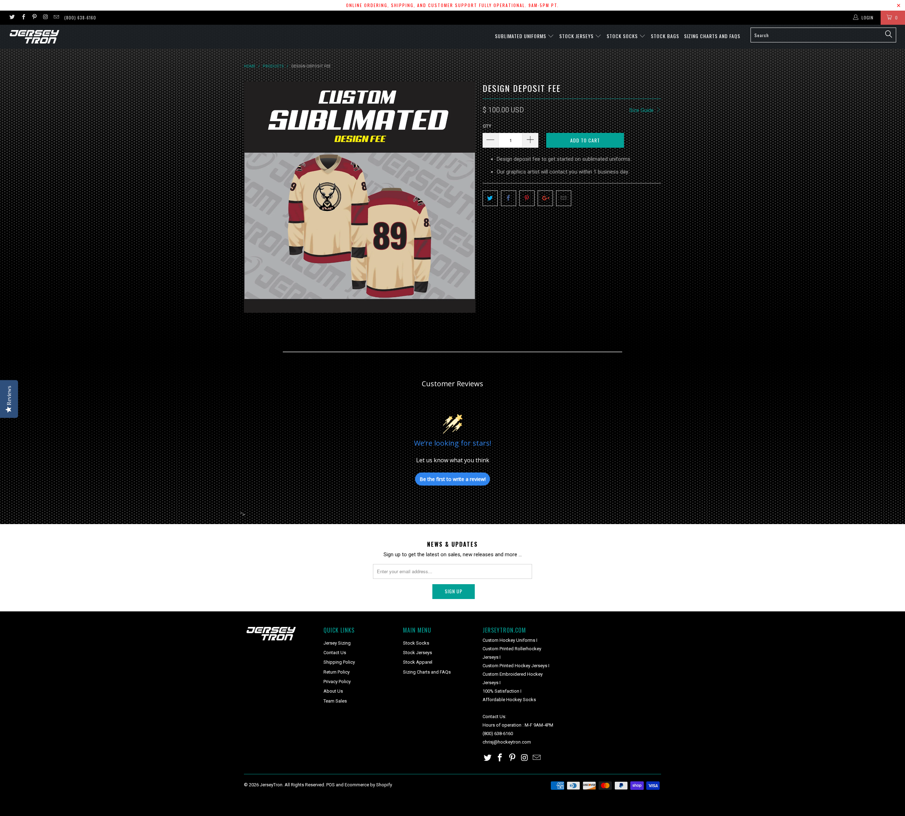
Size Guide (642, 110)
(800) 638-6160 (80, 17)
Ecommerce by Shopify (368, 784)
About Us (333, 691)
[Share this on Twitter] (490, 198)
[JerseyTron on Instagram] (45, 17)
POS (330, 784)
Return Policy (336, 672)
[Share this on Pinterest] (527, 198)
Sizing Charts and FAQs (712, 36)
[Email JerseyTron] (56, 17)
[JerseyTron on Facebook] (23, 17)
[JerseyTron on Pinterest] (34, 17)
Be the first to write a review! (453, 479)
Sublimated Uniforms (521, 36)
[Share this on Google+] (545, 198)
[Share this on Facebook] (508, 198)
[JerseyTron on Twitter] (12, 17)
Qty (487, 126)
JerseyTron (271, 784)
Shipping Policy (339, 662)
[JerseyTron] (76, 37)
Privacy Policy (337, 681)
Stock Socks (623, 36)
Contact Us (334, 652)
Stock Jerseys (577, 36)
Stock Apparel (417, 662)
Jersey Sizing (337, 643)
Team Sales (335, 701)
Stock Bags (665, 36)
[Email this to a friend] (563, 198)
